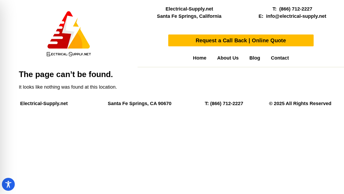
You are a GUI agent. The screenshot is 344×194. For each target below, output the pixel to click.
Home (199, 58)
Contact (280, 58)
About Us (228, 58)
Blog (254, 58)
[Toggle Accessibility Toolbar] (8, 184)
